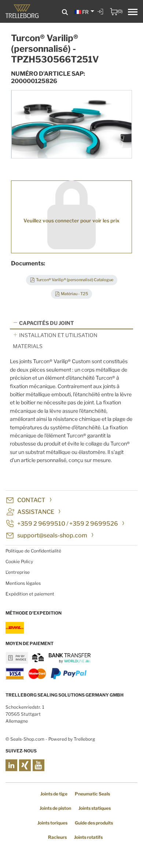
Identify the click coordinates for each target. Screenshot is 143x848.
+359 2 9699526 (93, 523)
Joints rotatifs (88, 837)
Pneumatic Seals (92, 794)
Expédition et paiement (30, 594)
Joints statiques (94, 808)
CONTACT (31, 500)
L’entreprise (18, 572)
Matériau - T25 (74, 293)
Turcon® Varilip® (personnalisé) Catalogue (74, 279)
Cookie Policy (19, 561)
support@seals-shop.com (52, 535)
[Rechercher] (65, 12)
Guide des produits (94, 823)
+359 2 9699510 (41, 523)
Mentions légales (23, 583)
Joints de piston (55, 808)
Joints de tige (53, 794)
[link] (101, 17)
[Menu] (132, 13)
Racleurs (57, 837)
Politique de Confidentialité (33, 551)
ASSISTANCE (35, 511)
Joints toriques (52, 823)
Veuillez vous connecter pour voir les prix (71, 220)
